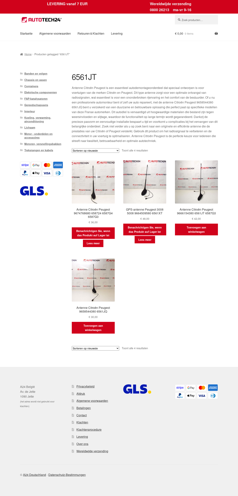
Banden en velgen (35, 73)
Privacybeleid (85, 386)
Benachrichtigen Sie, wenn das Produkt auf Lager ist (93, 233)
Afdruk (80, 393)
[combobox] (196, 19)
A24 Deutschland (34, 475)
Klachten (82, 422)
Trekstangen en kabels (38, 150)
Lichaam (29, 127)
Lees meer (93, 243)
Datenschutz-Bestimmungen (67, 475)
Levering (117, 33)
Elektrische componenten (40, 92)
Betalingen (83, 408)
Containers (31, 86)
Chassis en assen (35, 80)
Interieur (29, 111)
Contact (81, 415)
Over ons (82, 444)
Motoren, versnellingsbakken (42, 144)
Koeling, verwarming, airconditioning (37, 119)
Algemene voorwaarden (55, 33)
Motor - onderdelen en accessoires (38, 135)
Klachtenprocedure (89, 429)
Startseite (26, 33)
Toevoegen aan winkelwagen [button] (196, 229)
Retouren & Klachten (91, 33)
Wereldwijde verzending (92, 451)
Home (28, 54)
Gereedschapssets (36, 105)
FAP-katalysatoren (36, 98)
